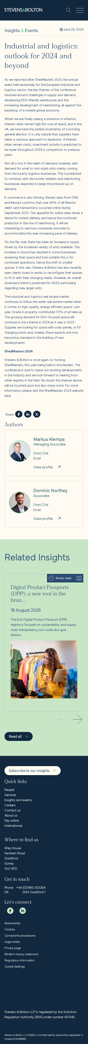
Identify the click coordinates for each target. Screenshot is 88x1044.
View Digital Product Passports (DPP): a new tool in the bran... (43, 579)
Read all (15, 736)
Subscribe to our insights (29, 770)
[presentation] (78, 720)
